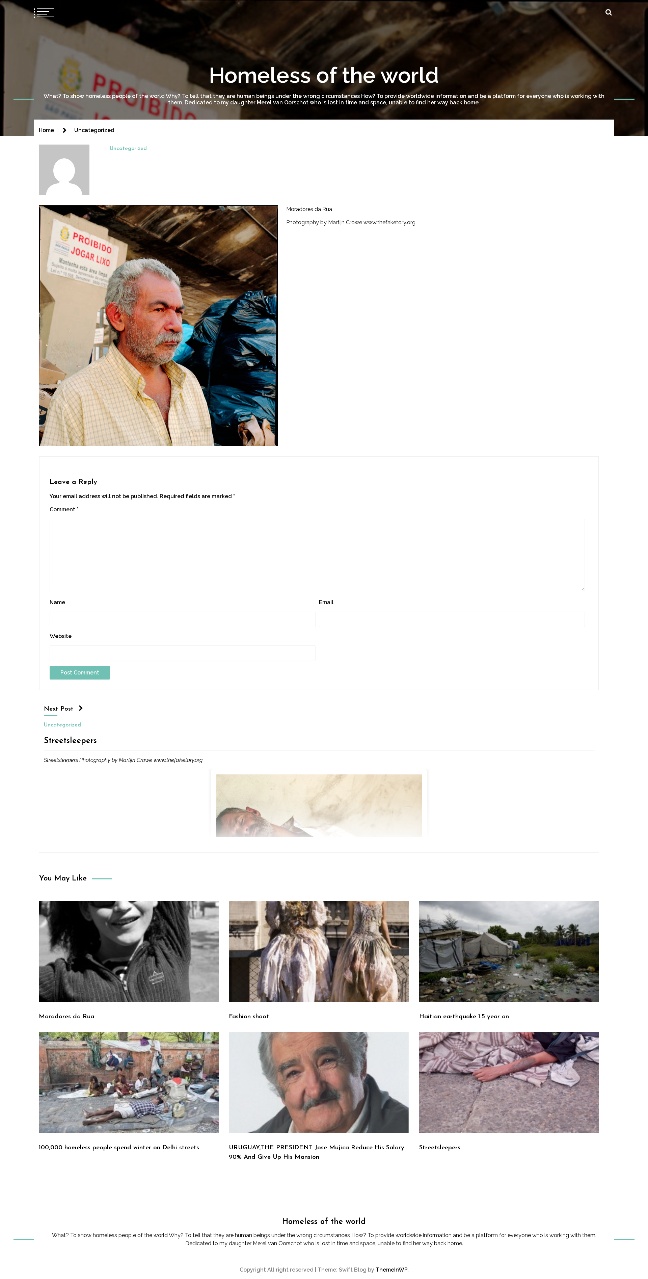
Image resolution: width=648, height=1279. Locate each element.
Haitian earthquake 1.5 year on (464, 1017)
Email (326, 602)
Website (61, 636)
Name (57, 602)
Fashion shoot (249, 1017)
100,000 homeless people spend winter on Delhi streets (119, 1148)
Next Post (59, 709)
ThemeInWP (391, 1270)
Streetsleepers (70, 741)
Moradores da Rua (309, 209)
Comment (64, 509)
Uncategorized (128, 148)
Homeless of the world (324, 75)
